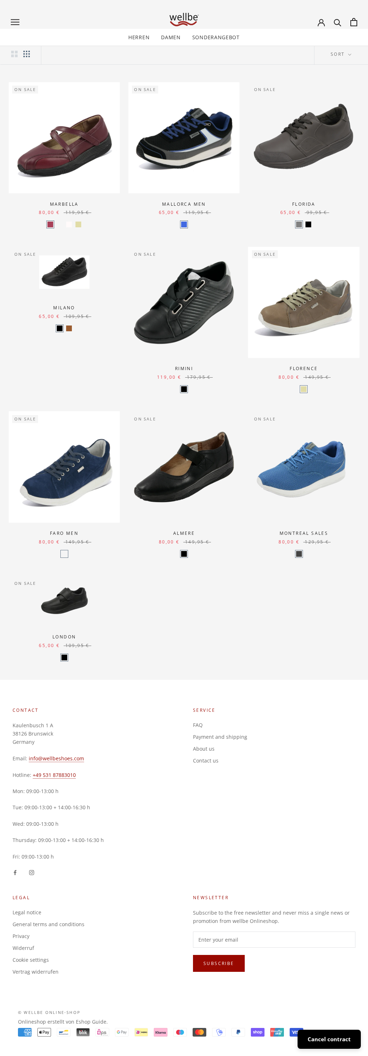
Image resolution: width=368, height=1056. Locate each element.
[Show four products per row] (26, 54)
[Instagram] (31, 872)
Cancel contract (329, 1039)
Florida (304, 204)
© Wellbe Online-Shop (49, 1012)
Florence (304, 368)
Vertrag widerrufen (36, 971)
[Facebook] (15, 872)
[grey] (299, 224)
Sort (339, 54)
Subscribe (218, 963)
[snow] (69, 224)
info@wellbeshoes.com (56, 758)
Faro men (64, 533)
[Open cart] (353, 22)
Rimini (184, 368)
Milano (64, 308)
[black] (308, 224)
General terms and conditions (48, 924)
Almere (184, 533)
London (64, 637)
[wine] (50, 224)
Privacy (21, 936)
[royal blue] (299, 554)
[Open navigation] (15, 22)
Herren (139, 37)
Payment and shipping (220, 736)
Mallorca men (184, 204)
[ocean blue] (308, 554)
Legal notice (27, 912)
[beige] (78, 224)
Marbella (64, 204)
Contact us (205, 760)
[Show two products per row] (14, 54)
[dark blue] (60, 224)
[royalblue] (184, 224)
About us (204, 748)
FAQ (198, 725)
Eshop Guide (91, 1021)
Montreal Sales (304, 533)
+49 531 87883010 (54, 774)
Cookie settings (31, 959)
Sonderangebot (216, 37)
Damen (171, 37)
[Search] (337, 22)
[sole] (69, 328)
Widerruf (23, 948)
